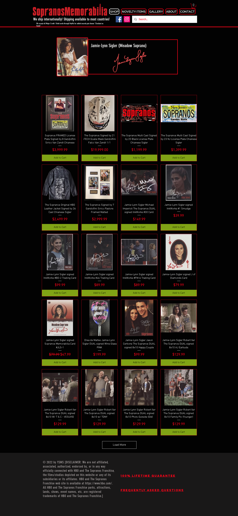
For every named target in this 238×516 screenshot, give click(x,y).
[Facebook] (119, 19)
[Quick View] (60, 113)
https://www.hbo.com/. (99, 483)
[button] (193, 6)
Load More (119, 445)
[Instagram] (127, 19)
